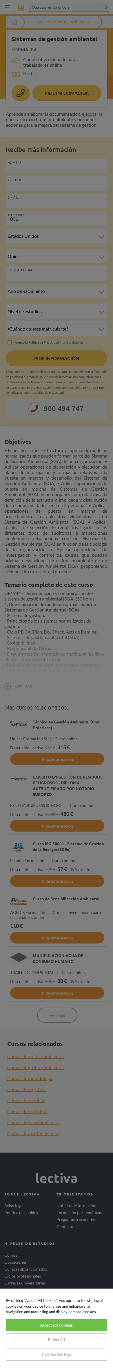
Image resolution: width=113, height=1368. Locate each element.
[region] (56, 1328)
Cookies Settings (56, 1354)
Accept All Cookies (56, 1325)
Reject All (56, 1339)
